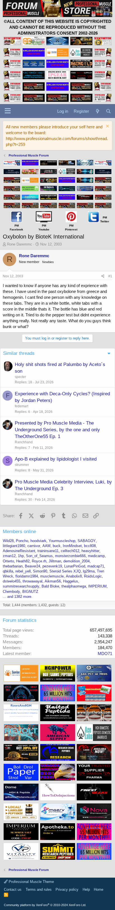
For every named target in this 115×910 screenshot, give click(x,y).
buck (57, 546)
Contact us (12, 889)
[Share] (102, 276)
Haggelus (70, 581)
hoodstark (38, 541)
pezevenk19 (52, 566)
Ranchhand (24, 442)
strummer (22, 465)
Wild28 (8, 541)
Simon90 (40, 571)
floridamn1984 (26, 576)
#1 (110, 276)
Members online (19, 531)
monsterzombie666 (70, 556)
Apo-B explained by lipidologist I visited (56, 459)
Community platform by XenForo (45, 905)
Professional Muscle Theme (31, 882)
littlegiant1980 (14, 546)
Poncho (22, 541)
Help (86, 889)
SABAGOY (87, 541)
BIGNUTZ (30, 591)
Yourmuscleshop (62, 541)
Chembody (11, 591)
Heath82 (23, 561)
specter (20, 377)
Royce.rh (39, 561)
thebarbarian (13, 566)
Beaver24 (32, 566)
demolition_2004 (76, 561)
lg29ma (89, 571)
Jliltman (55, 561)
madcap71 (95, 566)
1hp (21, 556)
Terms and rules (39, 889)
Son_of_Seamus (39, 556)
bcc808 (90, 546)
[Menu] (7, 111)
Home (98, 889)
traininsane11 (48, 551)
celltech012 (70, 551)
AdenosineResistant (19, 551)
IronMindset (72, 546)
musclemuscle (52, 576)
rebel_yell (23, 571)
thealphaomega (73, 586)
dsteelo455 (11, 581)
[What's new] (97, 111)
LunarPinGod (74, 566)
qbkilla (8, 571)
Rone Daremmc (19, 244)
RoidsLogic (93, 576)
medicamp (96, 556)
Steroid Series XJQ (65, 571)
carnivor (33, 546)
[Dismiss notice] (106, 127)
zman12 (9, 556)
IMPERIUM (97, 586)
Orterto (8, 561)
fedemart (21, 406)
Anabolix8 (74, 576)
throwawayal (32, 581)
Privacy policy (67, 889)
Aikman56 (53, 581)
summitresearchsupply (21, 586)
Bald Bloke (50, 586)
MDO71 (105, 653)
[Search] (108, 111)
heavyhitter (90, 551)
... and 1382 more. (17, 596)
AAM (46, 546)
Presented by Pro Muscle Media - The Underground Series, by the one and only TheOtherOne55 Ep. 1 (57, 429)
